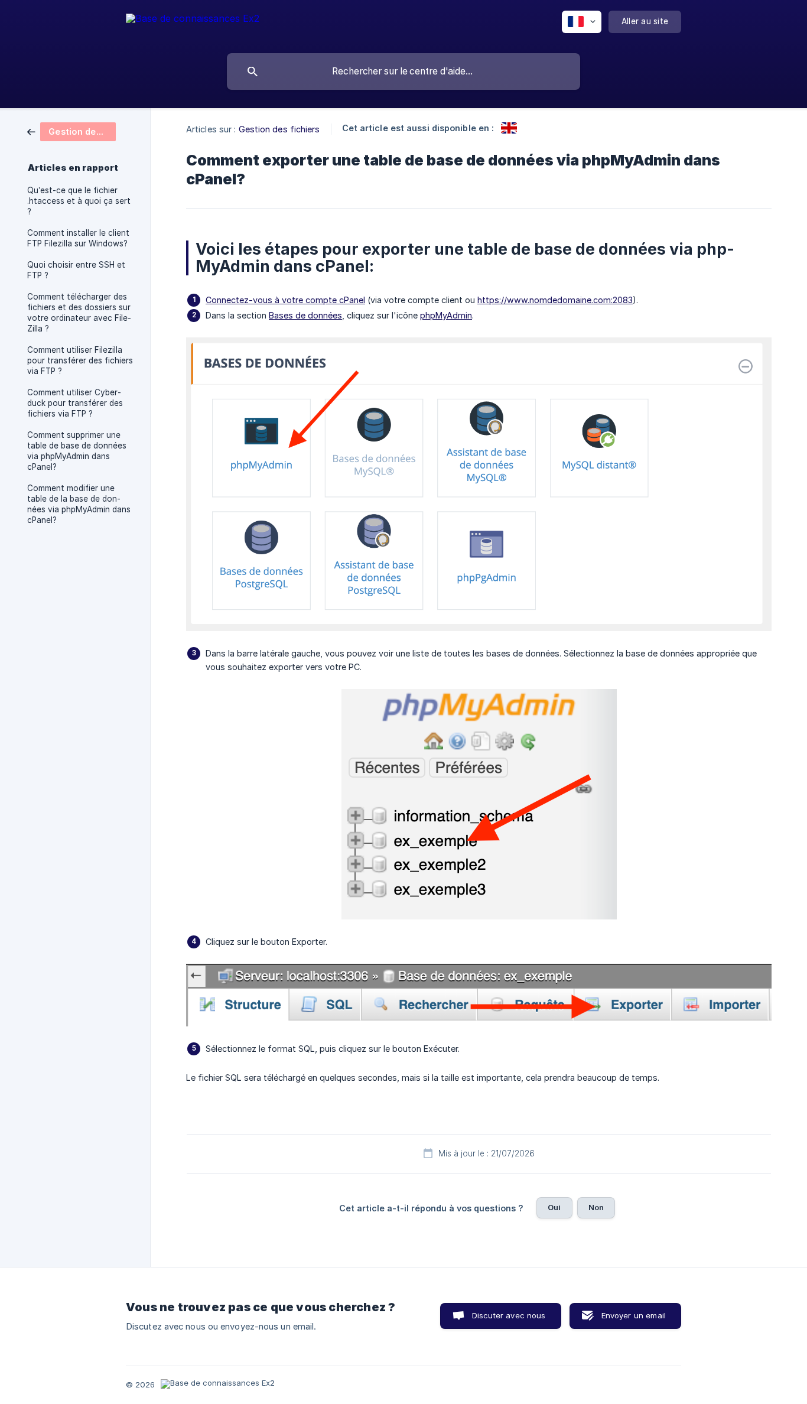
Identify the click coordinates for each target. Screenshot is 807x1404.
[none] (192, 24)
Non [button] (596, 1207)
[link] (71, 130)
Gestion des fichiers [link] (279, 129)
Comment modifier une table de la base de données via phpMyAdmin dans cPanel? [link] (79, 504)
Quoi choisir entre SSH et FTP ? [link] (76, 270)
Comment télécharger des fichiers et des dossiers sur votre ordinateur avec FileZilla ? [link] (79, 312)
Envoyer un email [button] (633, 1315)
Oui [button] (554, 1207)
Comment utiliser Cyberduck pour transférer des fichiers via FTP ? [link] (75, 403)
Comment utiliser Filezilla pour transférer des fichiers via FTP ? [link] (80, 360)
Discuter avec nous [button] (509, 1315)
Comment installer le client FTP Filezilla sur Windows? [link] (78, 238)
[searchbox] (403, 71)
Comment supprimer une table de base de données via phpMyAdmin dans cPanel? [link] (76, 451)
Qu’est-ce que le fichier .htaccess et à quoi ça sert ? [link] (79, 201)
